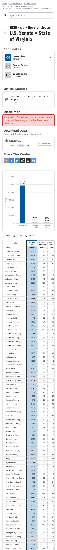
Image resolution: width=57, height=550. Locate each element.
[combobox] (30, 15)
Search (32, 6)
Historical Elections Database (16, 6)
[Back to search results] (5, 33)
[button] (20, 145)
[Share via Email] (6, 160)
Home (4, 3)
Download (44, 143)
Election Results (30, 3)
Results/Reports (15, 3)
